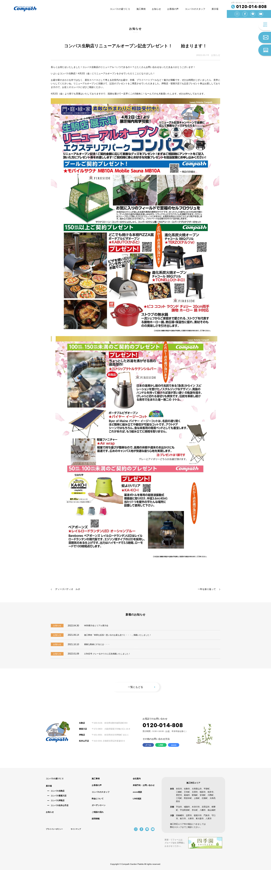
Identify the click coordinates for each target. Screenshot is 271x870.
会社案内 (137, 778)
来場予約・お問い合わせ (144, 785)
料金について (98, 798)
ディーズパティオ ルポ (67, 589)
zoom (173, 745)
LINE (161, 745)
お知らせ (156, 9)
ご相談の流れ (98, 812)
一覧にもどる (135, 687)
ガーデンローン (99, 805)
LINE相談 (137, 798)
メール (148, 745)
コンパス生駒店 (58, 791)
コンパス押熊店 (58, 800)
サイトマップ (76, 829)
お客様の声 (173, 9)
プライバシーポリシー (54, 829)
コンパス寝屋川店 (58, 795)
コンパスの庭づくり (120, 9)
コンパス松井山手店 (59, 805)
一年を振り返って (207, 589)
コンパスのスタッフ (195, 9)
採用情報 (96, 818)
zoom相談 (137, 792)
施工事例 (141, 9)
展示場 (215, 9)
